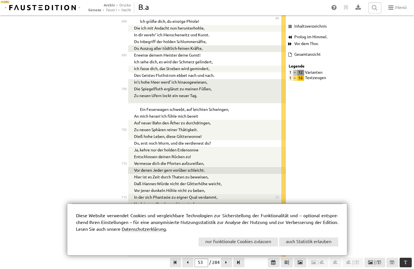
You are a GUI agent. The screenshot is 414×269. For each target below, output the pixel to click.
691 (124, 28)
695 (124, 55)
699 (124, 82)
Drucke (125, 5)
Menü (400, 8)
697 (124, 68)
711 (124, 170)
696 (124, 62)
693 (124, 41)
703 (124, 116)
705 (124, 129)
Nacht (126, 10)
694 (124, 48)
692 (124, 35)
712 (124, 177)
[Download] (358, 8)
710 (124, 163)
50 (277, 197)
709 (124, 156)
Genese (94, 10)
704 (124, 123)
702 (124, 109)
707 (124, 143)
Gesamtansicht (307, 55)
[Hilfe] (334, 8)
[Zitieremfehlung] (346, 8)
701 (124, 95)
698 (124, 75)
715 (124, 197)
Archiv (109, 5)
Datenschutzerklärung (144, 229)
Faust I (111, 10)
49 (277, 18)
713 (124, 183)
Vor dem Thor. (306, 44)
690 (124, 21)
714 (124, 190)
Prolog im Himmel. (310, 37)
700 (124, 89)
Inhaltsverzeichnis (310, 26)
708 (124, 150)
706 (124, 136)
